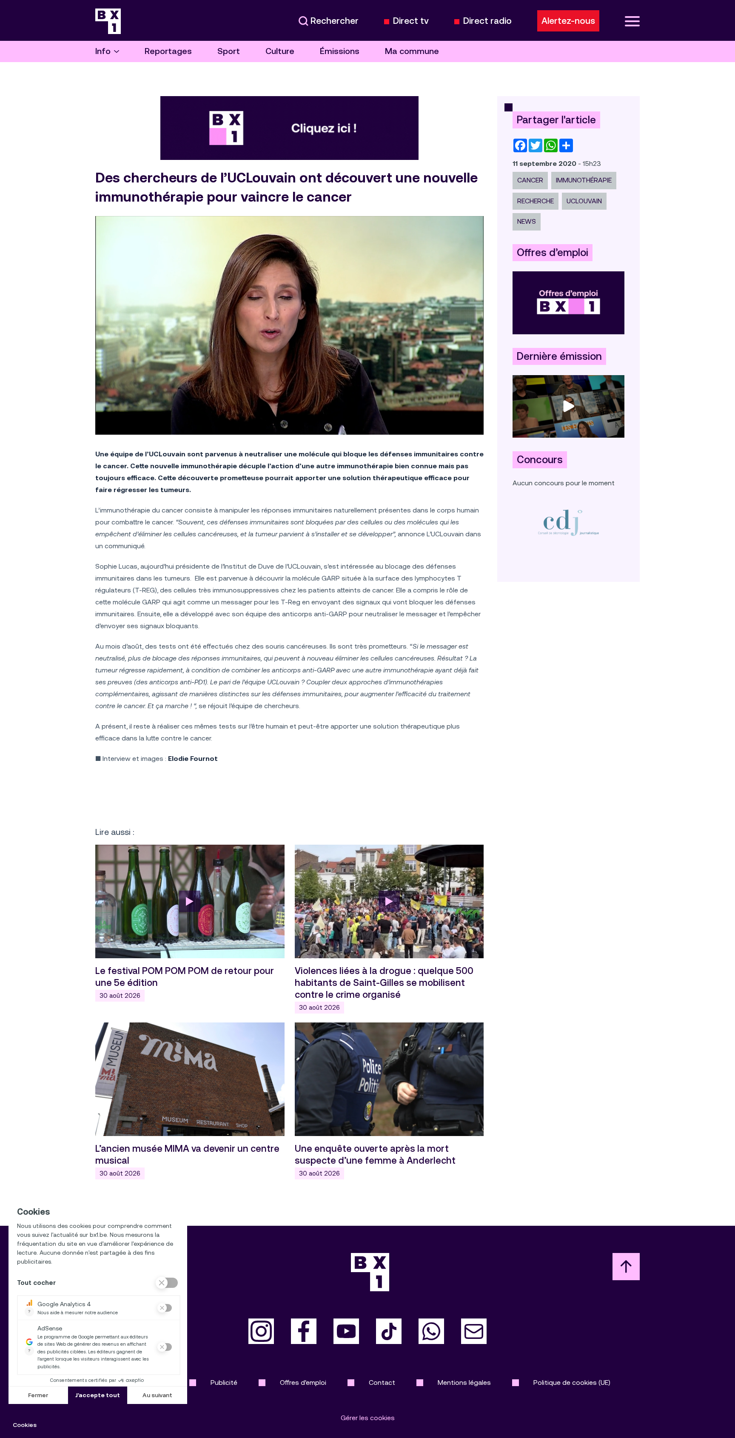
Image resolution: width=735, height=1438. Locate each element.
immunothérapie (584, 180)
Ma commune (412, 51)
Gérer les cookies (368, 1418)
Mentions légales (464, 1382)
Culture (279, 51)
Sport (228, 51)
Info (103, 51)
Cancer (530, 180)
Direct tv (411, 21)
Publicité (224, 1382)
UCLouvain (584, 201)
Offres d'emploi (303, 1382)
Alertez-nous (568, 20)
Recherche (535, 201)
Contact (382, 1382)
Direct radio (487, 21)
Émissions (339, 51)
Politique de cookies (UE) (571, 1382)
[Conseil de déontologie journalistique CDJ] (568, 522)
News (526, 221)
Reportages (168, 51)
